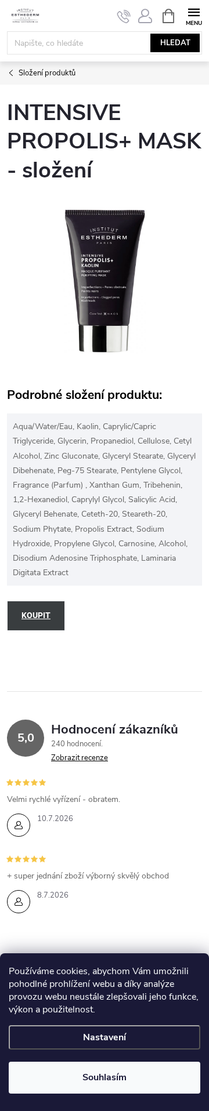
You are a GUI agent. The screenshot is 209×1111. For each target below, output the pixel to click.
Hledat (175, 43)
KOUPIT (36, 615)
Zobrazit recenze (79, 758)
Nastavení (104, 1037)
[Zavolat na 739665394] (124, 16)
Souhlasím (104, 1077)
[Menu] (193, 15)
